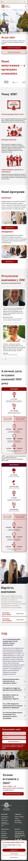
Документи (4, 830)
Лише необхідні (14, 853)
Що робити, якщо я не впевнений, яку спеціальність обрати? (11, 693)
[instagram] (15, 836)
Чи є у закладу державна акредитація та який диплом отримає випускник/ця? (11, 638)
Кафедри (3, 832)
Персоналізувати (14, 857)
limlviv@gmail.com (19, 830)
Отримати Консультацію (5, 819)
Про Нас (3, 828)
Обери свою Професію (14, 52)
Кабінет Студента (19, 813)
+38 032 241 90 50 (19, 828)
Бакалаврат (18, 817)
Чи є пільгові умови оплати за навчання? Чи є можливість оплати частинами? (12, 712)
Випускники (4, 834)
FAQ (2, 822)
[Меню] (25, 6)
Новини (3, 835)
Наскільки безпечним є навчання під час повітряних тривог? (11, 677)
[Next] (6, 355)
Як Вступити (4, 817)
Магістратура (18, 819)
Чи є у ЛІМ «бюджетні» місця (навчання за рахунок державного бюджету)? (12, 702)
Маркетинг (4, 815)
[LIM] (6, 6)
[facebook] (18, 836)
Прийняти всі (14, 850)
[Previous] (2, 355)
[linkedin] (21, 836)
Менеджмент (4, 813)
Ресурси (17, 815)
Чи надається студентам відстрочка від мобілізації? (12, 685)
